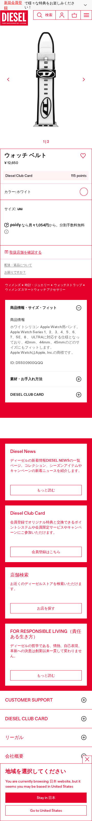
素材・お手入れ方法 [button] (26, 379)
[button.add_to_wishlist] (83, 156)
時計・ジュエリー (37, 285)
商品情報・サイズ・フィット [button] (33, 308)
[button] (46, 5)
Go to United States (46, 810)
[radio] (84, 192)
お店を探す (46, 608)
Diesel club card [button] (27, 394)
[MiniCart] (74, 15)
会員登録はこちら (46, 552)
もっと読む (46, 490)
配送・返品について (18, 265)
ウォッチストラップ (68, 285)
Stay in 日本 (46, 798)
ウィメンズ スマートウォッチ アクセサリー (35, 289)
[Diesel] (14, 18)
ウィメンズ (13, 285)
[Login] (62, 15)
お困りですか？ (15, 272)
